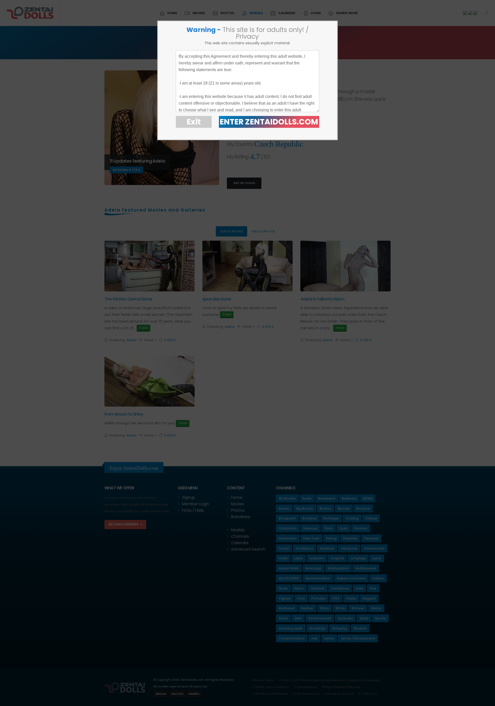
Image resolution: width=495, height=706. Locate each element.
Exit (194, 121)
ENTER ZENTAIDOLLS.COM (269, 121)
